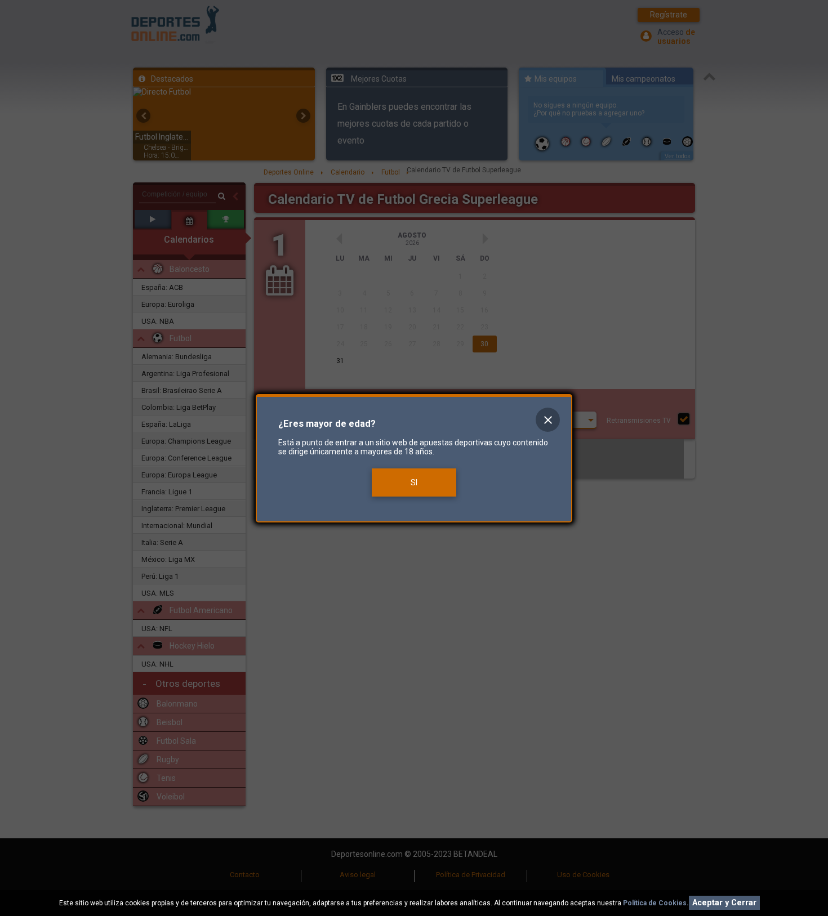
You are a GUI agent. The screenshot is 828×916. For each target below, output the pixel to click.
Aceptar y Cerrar (724, 903)
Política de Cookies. (656, 903)
